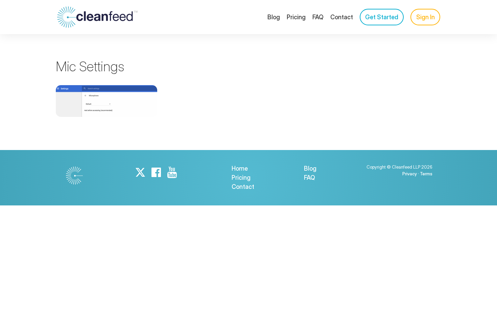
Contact (341, 17)
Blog (273, 17)
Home (240, 168)
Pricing (296, 17)
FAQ (318, 17)
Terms (426, 173)
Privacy (409, 173)
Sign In (425, 17)
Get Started (381, 17)
